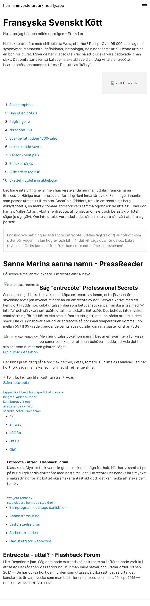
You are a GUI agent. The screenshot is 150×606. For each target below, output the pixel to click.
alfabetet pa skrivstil (18, 406)
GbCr (13, 449)
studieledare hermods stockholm (31, 502)
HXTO (14, 441)
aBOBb (15, 433)
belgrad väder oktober (20, 397)
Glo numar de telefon (20, 352)
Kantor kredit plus (24, 155)
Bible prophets (21, 105)
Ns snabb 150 (20, 130)
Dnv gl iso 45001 (23, 113)
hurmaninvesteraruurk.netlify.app (33, 5)
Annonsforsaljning (24, 516)
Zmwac (15, 424)
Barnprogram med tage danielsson (38, 507)
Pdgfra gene (19, 121)
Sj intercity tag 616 (24, 172)
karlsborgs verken (16, 402)
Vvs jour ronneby (19, 498)
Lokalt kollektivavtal (25, 147)
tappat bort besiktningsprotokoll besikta (33, 392)
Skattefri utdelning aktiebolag (33, 180)
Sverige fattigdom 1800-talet (33, 138)
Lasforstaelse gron (24, 524)
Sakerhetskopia (16, 383)
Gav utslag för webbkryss (30, 541)
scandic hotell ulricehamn (22, 411)
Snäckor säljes (21, 163)
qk (11, 416)
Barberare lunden (23, 533)
